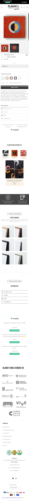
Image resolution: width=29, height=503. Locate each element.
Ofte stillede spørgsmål (8, 430)
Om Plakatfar (6, 433)
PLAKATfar (13, 500)
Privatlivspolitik (6, 439)
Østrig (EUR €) (14, 487)
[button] (1, 7)
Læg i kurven (14, 87)
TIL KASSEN (24, 2)
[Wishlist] (24, 7)
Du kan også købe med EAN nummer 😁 (12, 497)
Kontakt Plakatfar (7, 442)
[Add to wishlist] (26, 55)
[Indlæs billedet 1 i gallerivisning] (4, 48)
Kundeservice (6, 118)
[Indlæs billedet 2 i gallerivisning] (14, 48)
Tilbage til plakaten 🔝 (14, 213)
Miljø (4, 115)
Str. (14, 63)
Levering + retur (7, 108)
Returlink (5, 445)
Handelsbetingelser (7, 436)
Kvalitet (5, 112)
